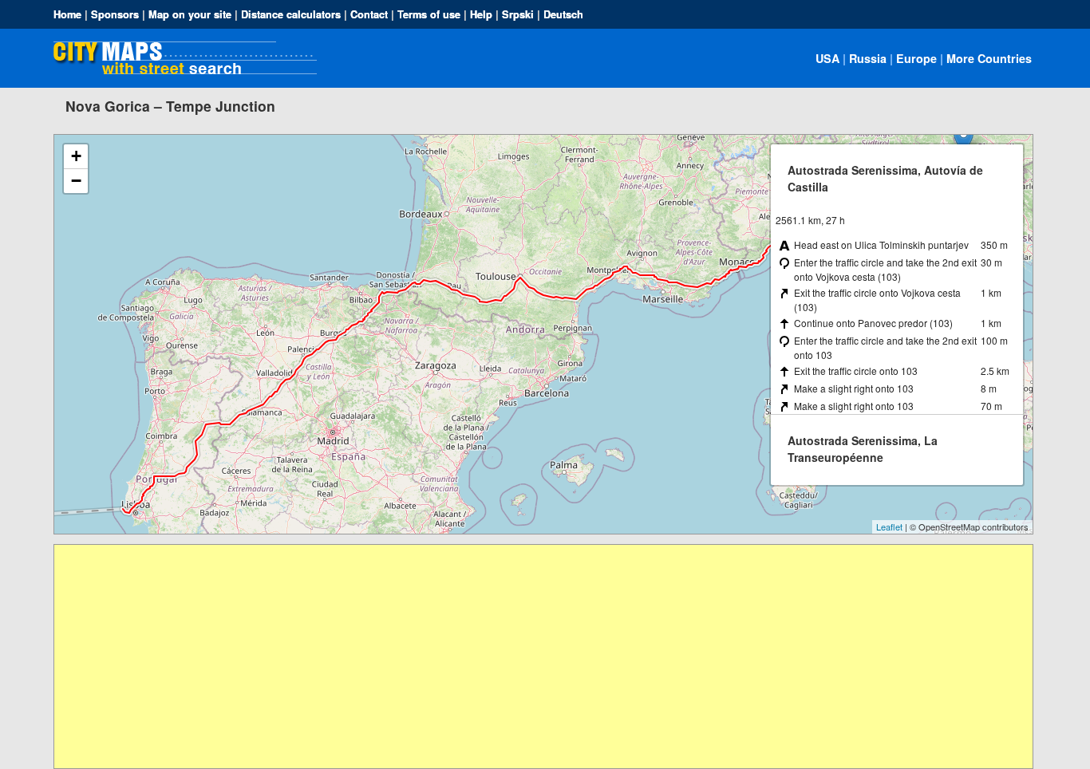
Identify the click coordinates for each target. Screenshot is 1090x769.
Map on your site (189, 14)
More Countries (989, 58)
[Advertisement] (533, 656)
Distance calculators (291, 14)
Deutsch (563, 14)
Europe (916, 58)
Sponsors (115, 14)
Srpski (518, 14)
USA (827, 58)
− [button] (76, 181)
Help (481, 14)
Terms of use (428, 14)
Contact (369, 14)
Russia (868, 58)
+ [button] (76, 156)
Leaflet (889, 526)
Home (67, 14)
